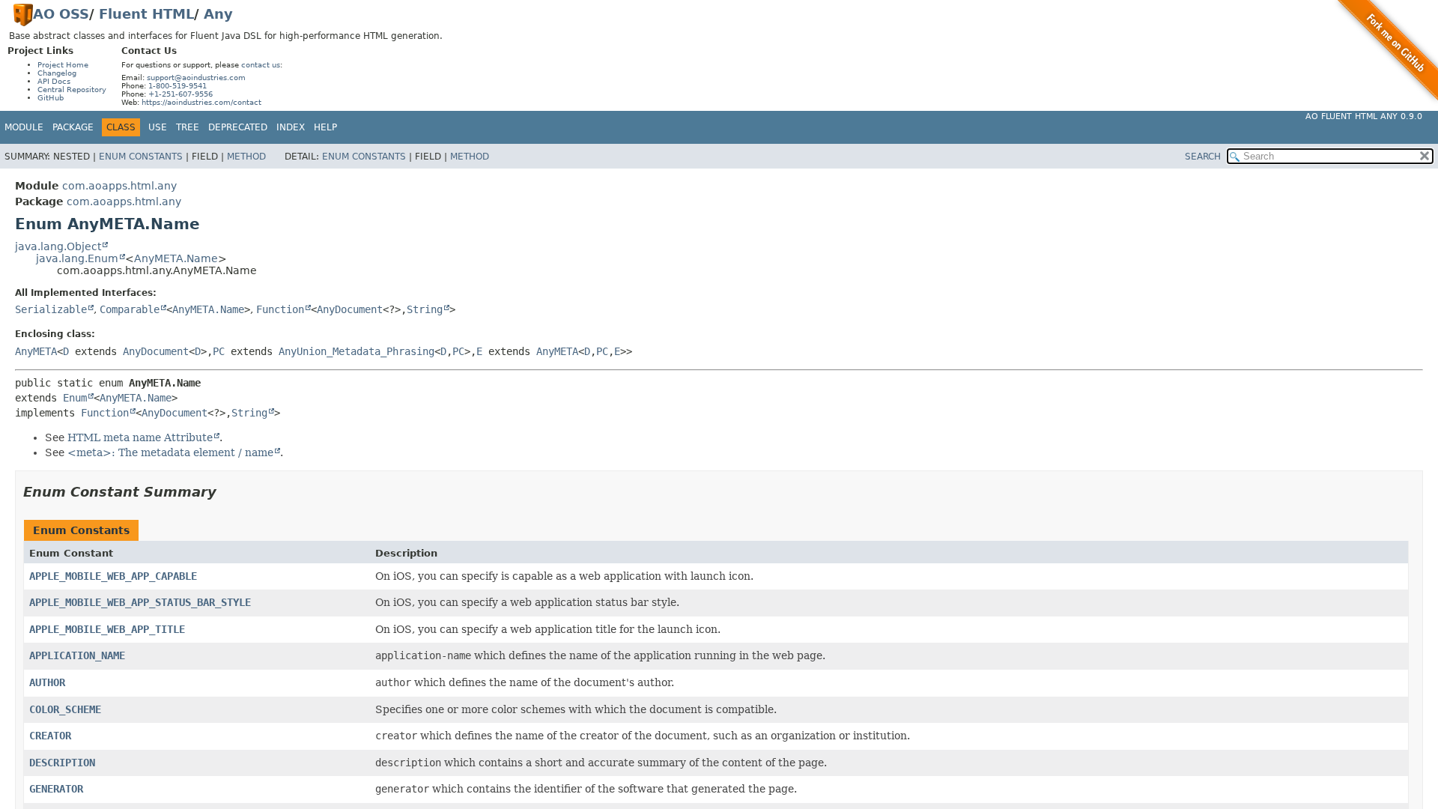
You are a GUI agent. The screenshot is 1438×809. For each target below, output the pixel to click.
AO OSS (61, 14)
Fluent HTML (146, 14)
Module (23, 127)
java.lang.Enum (77, 258)
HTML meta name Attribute (140, 437)
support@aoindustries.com (196, 77)
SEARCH (1203, 156)
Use (157, 127)
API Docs (53, 81)
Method (246, 156)
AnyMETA (36, 351)
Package (73, 127)
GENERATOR (56, 789)
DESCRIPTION (62, 763)
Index (290, 127)
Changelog (56, 73)
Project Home (62, 65)
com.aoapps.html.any (119, 186)
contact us (260, 65)
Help (325, 127)
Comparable (130, 309)
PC (219, 351)
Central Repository (71, 89)
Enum (75, 398)
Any (218, 14)
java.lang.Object (58, 246)
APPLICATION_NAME (77, 655)
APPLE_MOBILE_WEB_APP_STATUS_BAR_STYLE (140, 602)
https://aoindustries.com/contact (201, 102)
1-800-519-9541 (177, 86)
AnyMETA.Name (176, 258)
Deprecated (237, 127)
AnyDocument (350, 309)
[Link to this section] (227, 492)
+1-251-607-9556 (180, 94)
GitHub (50, 98)
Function (280, 309)
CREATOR (50, 736)
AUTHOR (47, 682)
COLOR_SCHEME (65, 709)
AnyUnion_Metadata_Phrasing (356, 351)
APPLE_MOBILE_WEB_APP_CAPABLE (113, 576)
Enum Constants (141, 156)
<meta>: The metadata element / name (170, 452)
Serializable (51, 309)
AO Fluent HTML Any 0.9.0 (1363, 116)
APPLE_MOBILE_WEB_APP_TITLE (107, 629)
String (425, 309)
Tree (187, 127)
